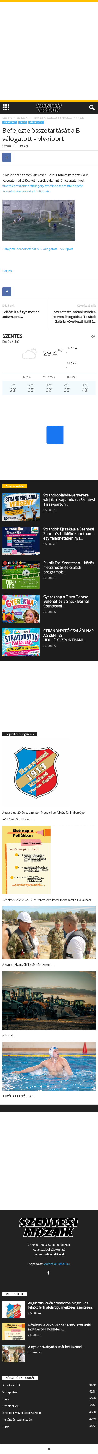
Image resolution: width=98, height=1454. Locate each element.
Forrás (7, 271)
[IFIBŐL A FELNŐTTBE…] (49, 1066)
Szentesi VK (22, 117)
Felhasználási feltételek (49, 1254)
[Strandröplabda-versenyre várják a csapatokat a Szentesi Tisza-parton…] (21, 507)
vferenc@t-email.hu (57, 1264)
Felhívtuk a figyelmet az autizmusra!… (20, 314)
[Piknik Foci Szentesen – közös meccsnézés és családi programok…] (21, 575)
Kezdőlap (7, 117)
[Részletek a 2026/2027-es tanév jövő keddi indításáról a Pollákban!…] (26, 860)
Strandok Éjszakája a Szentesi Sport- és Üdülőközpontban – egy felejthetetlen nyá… (68, 534)
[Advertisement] (49, 51)
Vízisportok (36, 122)
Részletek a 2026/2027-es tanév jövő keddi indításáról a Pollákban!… (48, 900)
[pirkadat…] (49, 1000)
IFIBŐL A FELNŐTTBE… (19, 1096)
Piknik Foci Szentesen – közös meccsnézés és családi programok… (68, 567)
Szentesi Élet (11, 1385)
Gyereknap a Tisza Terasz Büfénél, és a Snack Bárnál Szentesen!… (66, 601)
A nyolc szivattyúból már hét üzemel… (27, 964)
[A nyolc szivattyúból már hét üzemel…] (49, 932)
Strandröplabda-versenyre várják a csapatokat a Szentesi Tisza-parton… (69, 500)
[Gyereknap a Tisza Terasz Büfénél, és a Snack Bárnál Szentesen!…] (21, 609)
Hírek (5, 1399)
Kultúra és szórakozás (17, 1419)
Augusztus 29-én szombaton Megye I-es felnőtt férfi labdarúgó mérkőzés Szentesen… (61, 1305)
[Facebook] (6, 157)
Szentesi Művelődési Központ (22, 1413)
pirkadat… (9, 1035)
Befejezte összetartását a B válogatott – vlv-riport (37, 249)
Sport (23, 122)
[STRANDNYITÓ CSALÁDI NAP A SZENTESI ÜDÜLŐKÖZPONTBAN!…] (21, 642)
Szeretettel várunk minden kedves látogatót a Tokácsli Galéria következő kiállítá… (74, 316)
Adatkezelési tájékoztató (49, 1249)
